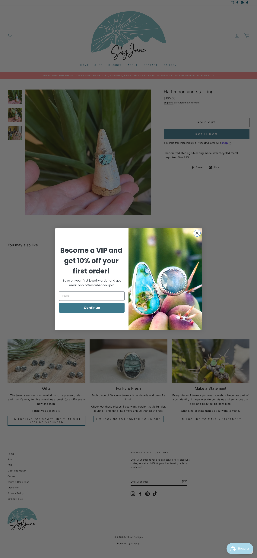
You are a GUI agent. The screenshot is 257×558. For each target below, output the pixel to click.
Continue (92, 307)
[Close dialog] (197, 233)
